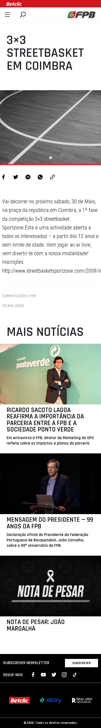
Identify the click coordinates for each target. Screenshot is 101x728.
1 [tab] (50, 157)
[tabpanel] (50, 127)
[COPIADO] (52, 177)
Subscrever (81, 663)
